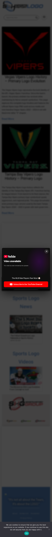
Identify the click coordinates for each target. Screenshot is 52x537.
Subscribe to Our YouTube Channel (27, 284)
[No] (49, 529)
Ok (27, 533)
